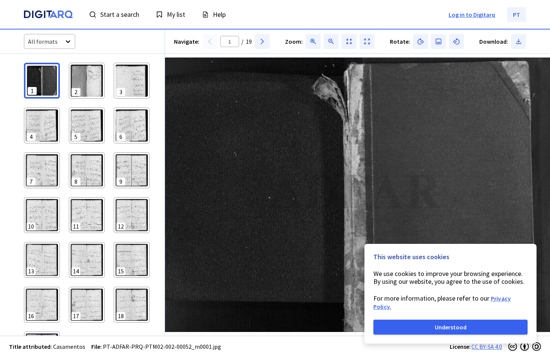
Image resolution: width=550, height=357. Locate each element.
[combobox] (28, 42)
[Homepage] (48, 15)
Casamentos (69, 346)
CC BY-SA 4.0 (486, 346)
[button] (42, 81)
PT (516, 14)
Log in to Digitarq (472, 14)
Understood (451, 327)
